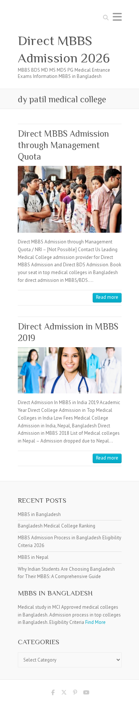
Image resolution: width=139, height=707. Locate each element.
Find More (95, 622)
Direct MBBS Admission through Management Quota (63, 145)
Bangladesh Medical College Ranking (56, 526)
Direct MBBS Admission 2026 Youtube (86, 693)
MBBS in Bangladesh (39, 514)
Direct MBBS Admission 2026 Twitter (64, 693)
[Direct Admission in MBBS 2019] (70, 370)
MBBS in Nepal (33, 557)
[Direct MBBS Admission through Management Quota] (70, 199)
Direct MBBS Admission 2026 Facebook (53, 693)
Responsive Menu (117, 17)
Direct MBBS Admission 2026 (64, 49)
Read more (107, 297)
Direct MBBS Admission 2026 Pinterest (75, 693)
